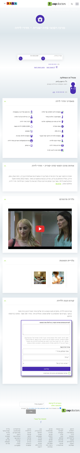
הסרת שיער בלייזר (6, 431)
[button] (40, 422)
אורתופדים (17, 429)
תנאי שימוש (61, 437)
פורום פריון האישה (38, 431)
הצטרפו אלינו (60, 433)
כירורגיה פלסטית (28, 444)
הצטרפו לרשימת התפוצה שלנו (55, 404)
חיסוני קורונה (29, 437)
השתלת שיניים (7, 442)
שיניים (29, 440)
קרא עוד (58, 184)
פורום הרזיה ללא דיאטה (38, 445)
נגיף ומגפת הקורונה (59, 430)
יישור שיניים (8, 439)
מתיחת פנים (18, 441)
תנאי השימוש (44, 408)
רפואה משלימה (71, 444)
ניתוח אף (17, 438)
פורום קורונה (29, 433)
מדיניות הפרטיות (34, 408)
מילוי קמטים (7, 435)
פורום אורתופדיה (59, 444)
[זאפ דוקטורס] (57, 3)
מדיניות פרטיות (60, 440)
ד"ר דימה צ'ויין (61, 81)
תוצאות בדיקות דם (70, 437)
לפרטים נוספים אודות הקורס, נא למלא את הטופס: (54, 322)
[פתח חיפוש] (71, 3)
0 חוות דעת (51, 67)
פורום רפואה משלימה (49, 441)
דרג (54, 92)
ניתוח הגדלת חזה (16, 435)
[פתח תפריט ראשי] (77, 4)
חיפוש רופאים (71, 430)
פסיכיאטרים (16, 432)
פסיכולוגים (17, 431)
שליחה (46, 369)
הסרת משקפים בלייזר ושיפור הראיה (39, 438)
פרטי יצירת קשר (65, 347)
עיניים (29, 442)
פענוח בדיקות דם (70, 440)
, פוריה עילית (58, 56)
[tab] (40, 101)
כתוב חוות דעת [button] (39, 67)
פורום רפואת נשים (50, 436)
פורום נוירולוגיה (28, 430)
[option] (40, 229)
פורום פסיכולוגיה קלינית (49, 430)
